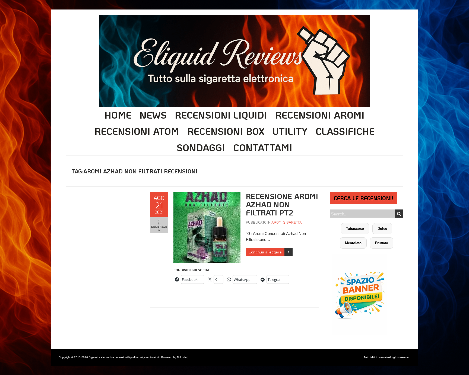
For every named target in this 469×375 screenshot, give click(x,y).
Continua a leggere (265, 252)
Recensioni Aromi (320, 115)
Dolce (382, 229)
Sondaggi (201, 147)
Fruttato (381, 243)
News (153, 115)
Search (399, 213)
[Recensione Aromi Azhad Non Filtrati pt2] (206, 195)
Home (117, 115)
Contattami (262, 147)
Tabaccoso (355, 229)
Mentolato (353, 243)
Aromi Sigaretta (286, 222)
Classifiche (345, 131)
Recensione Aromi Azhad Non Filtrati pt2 (282, 204)
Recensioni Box (225, 131)
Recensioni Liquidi (221, 115)
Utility (290, 131)
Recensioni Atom (136, 131)
